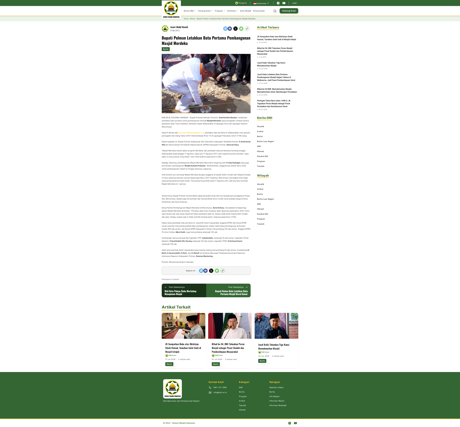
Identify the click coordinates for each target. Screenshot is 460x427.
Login (294, 3)
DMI (241, 387)
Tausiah (242, 405)
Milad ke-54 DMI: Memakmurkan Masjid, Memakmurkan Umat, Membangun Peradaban (277, 90)
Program (243, 396)
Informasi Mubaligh (278, 405)
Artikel (242, 401)
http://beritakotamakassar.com (191, 133)
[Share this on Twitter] (235, 28)
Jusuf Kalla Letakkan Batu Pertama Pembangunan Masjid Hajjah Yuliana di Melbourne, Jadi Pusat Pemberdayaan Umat (276, 77)
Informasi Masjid (276, 401)
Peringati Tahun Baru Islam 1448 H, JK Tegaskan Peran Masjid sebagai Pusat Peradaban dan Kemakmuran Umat (273, 104)
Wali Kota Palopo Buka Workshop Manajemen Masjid (180, 292)
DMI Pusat (172, 355)
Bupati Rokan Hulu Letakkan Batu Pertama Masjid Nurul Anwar (231, 292)
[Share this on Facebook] (230, 28)
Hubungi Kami (289, 11)
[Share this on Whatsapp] (241, 28)
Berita (165, 49)
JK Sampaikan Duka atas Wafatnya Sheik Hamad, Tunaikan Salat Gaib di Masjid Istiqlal (276, 38)
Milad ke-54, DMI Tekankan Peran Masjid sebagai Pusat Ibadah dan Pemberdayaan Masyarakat (275, 51)
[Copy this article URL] (247, 28)
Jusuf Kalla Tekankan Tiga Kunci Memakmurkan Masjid (271, 64)
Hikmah (242, 410)
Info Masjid (274, 396)
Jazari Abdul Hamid (179, 27)
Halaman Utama (276, 387)
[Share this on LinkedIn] (225, 28)
